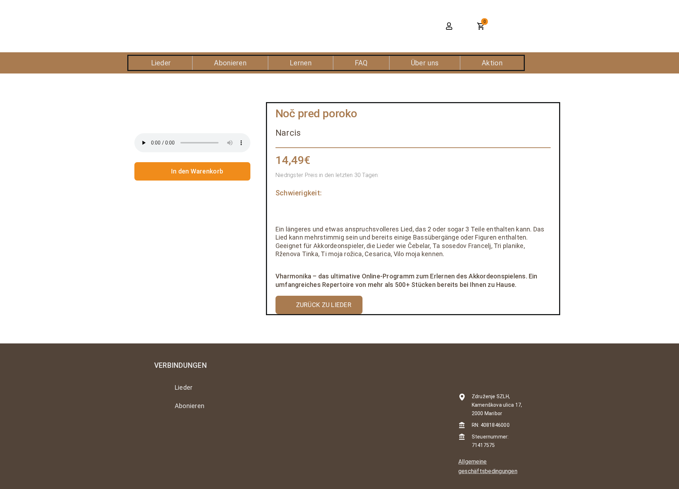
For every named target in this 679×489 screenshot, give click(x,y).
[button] (418, 26)
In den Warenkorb (197, 171)
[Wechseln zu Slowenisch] (521, 26)
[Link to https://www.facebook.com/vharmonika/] (178, 431)
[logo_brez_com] (189, 17)
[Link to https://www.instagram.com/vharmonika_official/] (158, 431)
